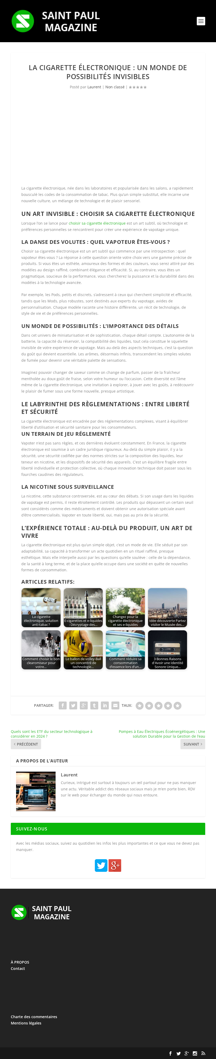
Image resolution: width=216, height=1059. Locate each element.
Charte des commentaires (34, 1016)
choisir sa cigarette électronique (97, 223)
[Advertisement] (108, 140)
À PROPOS (20, 962)
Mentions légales (26, 1023)
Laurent (94, 86)
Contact (18, 968)
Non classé (115, 86)
